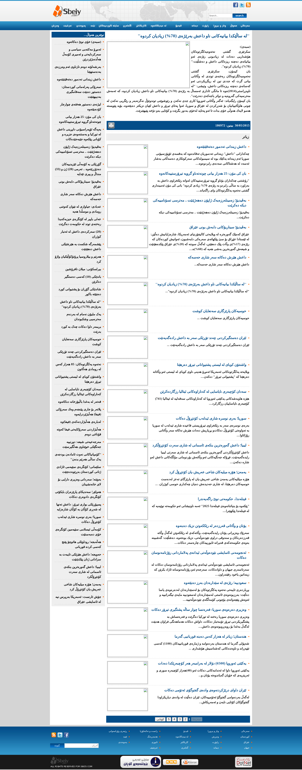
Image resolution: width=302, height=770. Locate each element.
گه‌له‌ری (184, 748)
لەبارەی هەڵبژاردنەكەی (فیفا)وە (80, 421)
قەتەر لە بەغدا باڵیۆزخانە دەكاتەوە (79, 401)
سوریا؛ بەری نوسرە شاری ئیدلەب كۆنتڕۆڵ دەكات (211, 418)
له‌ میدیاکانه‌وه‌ (182, 737)
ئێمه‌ (125, 737)
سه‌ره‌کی (245, 731)
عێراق (246, 742)
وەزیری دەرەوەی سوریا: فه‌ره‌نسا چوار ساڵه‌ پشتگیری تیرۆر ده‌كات (198, 610)
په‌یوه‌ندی (122, 742)
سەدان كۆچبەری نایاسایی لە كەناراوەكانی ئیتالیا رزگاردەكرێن (203, 392)
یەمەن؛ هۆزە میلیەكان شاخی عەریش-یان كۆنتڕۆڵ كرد (207, 472)
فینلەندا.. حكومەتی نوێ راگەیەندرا (222, 499)
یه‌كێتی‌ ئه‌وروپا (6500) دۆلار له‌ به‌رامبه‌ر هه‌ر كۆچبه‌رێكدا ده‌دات (202, 663)
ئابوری (155, 742)
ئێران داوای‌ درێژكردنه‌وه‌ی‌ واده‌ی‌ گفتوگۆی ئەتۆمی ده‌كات (205, 690)
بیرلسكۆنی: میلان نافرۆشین (83, 269)
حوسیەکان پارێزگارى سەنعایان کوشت (219, 311)
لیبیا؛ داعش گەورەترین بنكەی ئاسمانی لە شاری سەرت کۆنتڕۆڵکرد (199, 445)
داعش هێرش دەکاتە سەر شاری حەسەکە (217, 257)
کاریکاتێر (184, 742)
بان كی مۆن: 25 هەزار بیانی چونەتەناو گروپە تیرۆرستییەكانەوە (202, 173)
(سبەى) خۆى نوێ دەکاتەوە (84, 41)
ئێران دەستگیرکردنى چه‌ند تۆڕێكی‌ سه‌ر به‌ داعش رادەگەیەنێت (202, 338)
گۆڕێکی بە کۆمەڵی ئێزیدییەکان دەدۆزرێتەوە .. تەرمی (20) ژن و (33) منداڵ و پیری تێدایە (78, 169)
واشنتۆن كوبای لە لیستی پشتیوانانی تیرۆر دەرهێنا (211, 365)
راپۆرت (215, 742)
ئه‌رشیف (154, 748)
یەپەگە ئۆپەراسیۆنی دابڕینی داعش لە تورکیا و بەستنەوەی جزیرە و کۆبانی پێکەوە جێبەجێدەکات (79, 134)
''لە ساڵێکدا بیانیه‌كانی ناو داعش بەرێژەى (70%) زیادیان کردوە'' (201, 284)
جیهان (246, 748)
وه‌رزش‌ (215, 737)
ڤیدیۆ (185, 731)
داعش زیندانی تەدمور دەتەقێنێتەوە (221, 147)
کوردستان (244, 737)
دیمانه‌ (216, 748)
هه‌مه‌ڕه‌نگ (152, 737)
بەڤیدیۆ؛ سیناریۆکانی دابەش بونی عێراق (217, 227)
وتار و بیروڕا (213, 731)
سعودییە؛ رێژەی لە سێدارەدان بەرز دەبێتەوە (215, 583)
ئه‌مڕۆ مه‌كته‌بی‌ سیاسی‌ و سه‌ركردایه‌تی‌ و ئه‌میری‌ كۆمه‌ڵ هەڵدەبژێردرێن (81, 54)
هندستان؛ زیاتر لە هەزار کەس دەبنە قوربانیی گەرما (210, 636)
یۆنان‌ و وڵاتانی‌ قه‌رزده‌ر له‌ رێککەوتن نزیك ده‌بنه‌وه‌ (211, 526)
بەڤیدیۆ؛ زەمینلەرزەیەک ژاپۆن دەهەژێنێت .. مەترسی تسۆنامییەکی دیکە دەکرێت (78, 151)
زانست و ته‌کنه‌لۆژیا (149, 731)
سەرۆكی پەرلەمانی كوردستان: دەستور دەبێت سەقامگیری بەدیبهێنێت (81, 91)
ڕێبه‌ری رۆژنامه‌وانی (118, 731)
